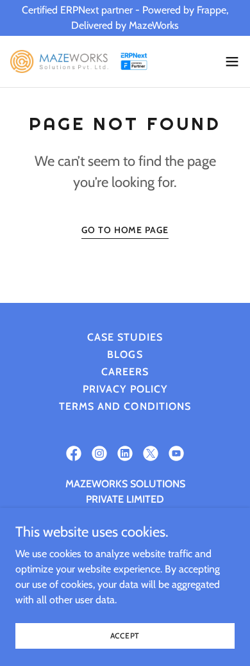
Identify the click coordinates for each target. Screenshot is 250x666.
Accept (125, 635)
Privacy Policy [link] (125, 389)
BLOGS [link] (124, 354)
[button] (232, 61)
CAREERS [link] (125, 372)
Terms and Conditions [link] (124, 406)
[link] (82, 61)
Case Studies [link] (125, 337)
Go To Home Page (124, 230)
